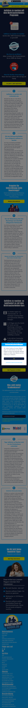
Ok (14, 358)
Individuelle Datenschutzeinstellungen (14, 362)
